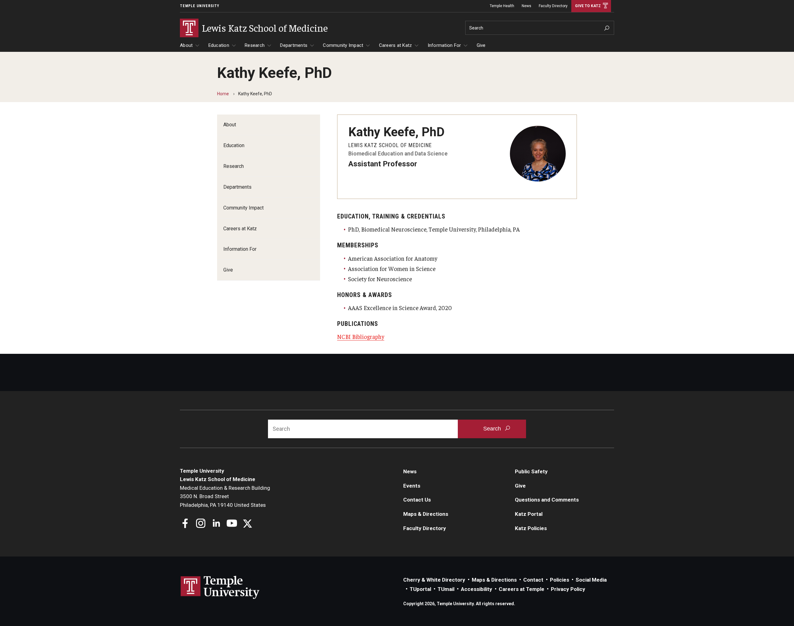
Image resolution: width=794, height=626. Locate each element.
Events (411, 486)
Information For (444, 45)
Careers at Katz (395, 45)
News (526, 6)
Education (218, 45)
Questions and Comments (547, 500)
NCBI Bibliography (360, 336)
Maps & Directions (425, 514)
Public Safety (531, 471)
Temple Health (502, 6)
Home (223, 93)
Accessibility (476, 589)
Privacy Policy (568, 589)
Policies (559, 580)
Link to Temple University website (220, 587)
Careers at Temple (521, 589)
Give (481, 45)
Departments (293, 45)
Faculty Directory (553, 6)
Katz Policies (531, 528)
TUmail (446, 589)
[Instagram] (200, 524)
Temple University (199, 6)
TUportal (420, 589)
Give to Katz (588, 6)
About (186, 45)
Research (255, 45)
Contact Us (417, 500)
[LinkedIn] (216, 524)
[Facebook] (185, 524)
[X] (247, 524)
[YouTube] (231, 524)
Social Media (591, 580)
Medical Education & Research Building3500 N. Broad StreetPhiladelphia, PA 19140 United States (225, 496)
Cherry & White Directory (434, 580)
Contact (533, 580)
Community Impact (343, 45)
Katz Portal (528, 514)
